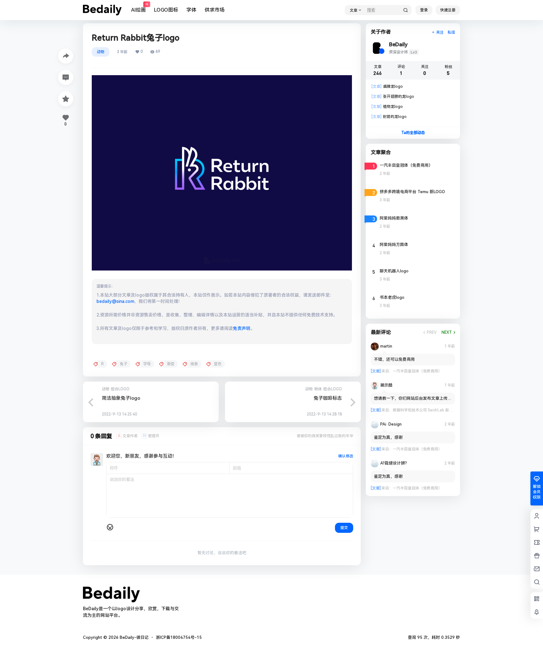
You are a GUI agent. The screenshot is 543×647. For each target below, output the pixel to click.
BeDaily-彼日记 (133, 637)
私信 (451, 32)
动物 (100, 52)
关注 (440, 32)
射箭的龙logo (389, 116)
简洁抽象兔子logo (121, 398)
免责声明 (241, 328)
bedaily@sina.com (115, 301)
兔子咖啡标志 (328, 398)
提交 (344, 528)
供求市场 (215, 10)
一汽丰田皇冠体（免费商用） (417, 371)
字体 (191, 10)
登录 (424, 10)
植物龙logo (387, 106)
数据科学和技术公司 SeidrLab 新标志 (425, 410)
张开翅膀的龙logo (392, 96)
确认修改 (345, 456)
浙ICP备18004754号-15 (179, 637)
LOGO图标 (166, 10)
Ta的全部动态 (413, 133)
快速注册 (447, 10)
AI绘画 (138, 8)
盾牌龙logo (387, 86)
